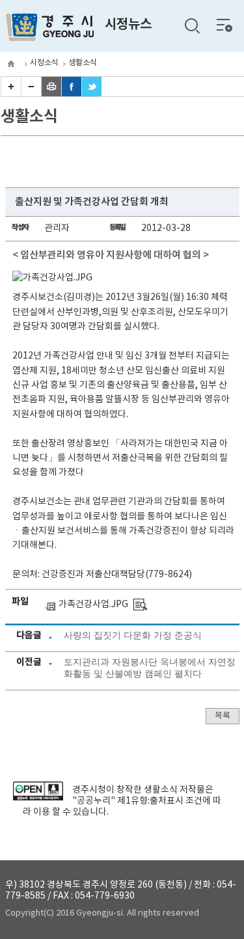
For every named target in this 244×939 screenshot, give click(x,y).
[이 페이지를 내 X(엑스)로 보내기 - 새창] (92, 93)
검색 (192, 26)
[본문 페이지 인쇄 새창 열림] (51, 93)
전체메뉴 (224, 24)
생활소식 (82, 63)
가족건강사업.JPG (93, 604)
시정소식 (44, 63)
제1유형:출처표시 (150, 801)
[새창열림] (38, 798)
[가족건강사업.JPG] (140, 604)
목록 (222, 716)
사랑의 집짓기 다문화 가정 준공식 (133, 635)
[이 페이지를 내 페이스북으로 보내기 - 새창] (71, 93)
